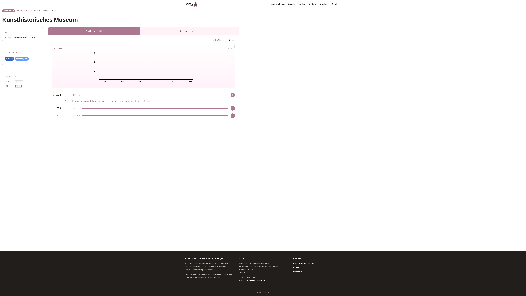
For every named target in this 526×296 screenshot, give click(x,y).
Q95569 (19, 82)
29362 (18, 86)
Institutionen (23, 11)
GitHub (296, 267)
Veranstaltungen (278, 4)
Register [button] (301, 4)
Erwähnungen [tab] (93, 31)
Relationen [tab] (186, 31)
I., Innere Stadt (33, 37)
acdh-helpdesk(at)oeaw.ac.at (253, 280)
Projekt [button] (335, 4)
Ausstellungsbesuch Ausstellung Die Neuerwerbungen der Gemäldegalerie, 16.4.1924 (107, 101)
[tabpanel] (143, 79)
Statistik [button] (312, 4)
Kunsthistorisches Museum (17, 37)
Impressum (297, 272)
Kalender (291, 4)
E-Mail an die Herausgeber (304, 263)
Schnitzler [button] (324, 4)
